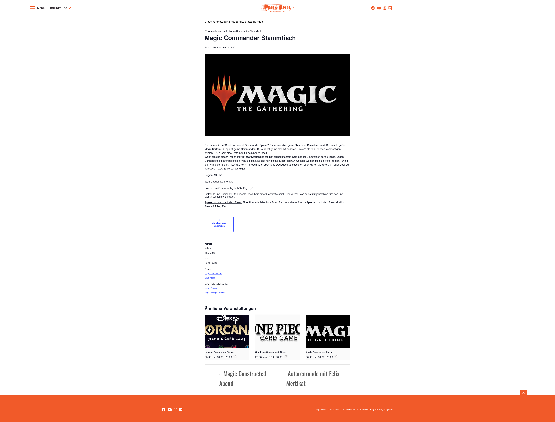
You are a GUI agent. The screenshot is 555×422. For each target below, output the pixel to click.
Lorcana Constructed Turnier (219, 352)
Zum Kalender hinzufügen (219, 224)
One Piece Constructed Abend (270, 352)
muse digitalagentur (384, 409)
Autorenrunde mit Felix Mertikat (313, 378)
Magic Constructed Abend (319, 352)
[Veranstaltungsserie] (235, 356)
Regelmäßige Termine (215, 292)
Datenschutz (333, 409)
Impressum (321, 409)
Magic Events (211, 288)
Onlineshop (58, 8)
